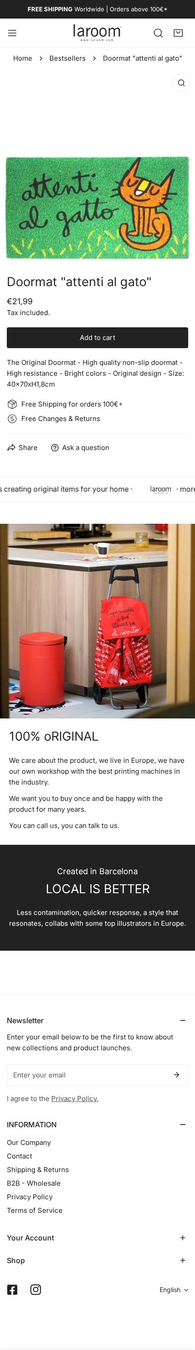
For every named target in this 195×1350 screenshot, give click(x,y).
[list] (97, 166)
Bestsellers (67, 58)
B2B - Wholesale (34, 1183)
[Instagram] (36, 1289)
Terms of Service (35, 1210)
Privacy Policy (30, 1196)
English (170, 1289)
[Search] (158, 33)
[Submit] (176, 1074)
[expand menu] (12, 32)
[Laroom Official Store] (97, 33)
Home (22, 58)
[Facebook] (12, 1289)
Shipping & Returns (38, 1169)
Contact (19, 1156)
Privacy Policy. (74, 1098)
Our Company (29, 1142)
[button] (178, 33)
